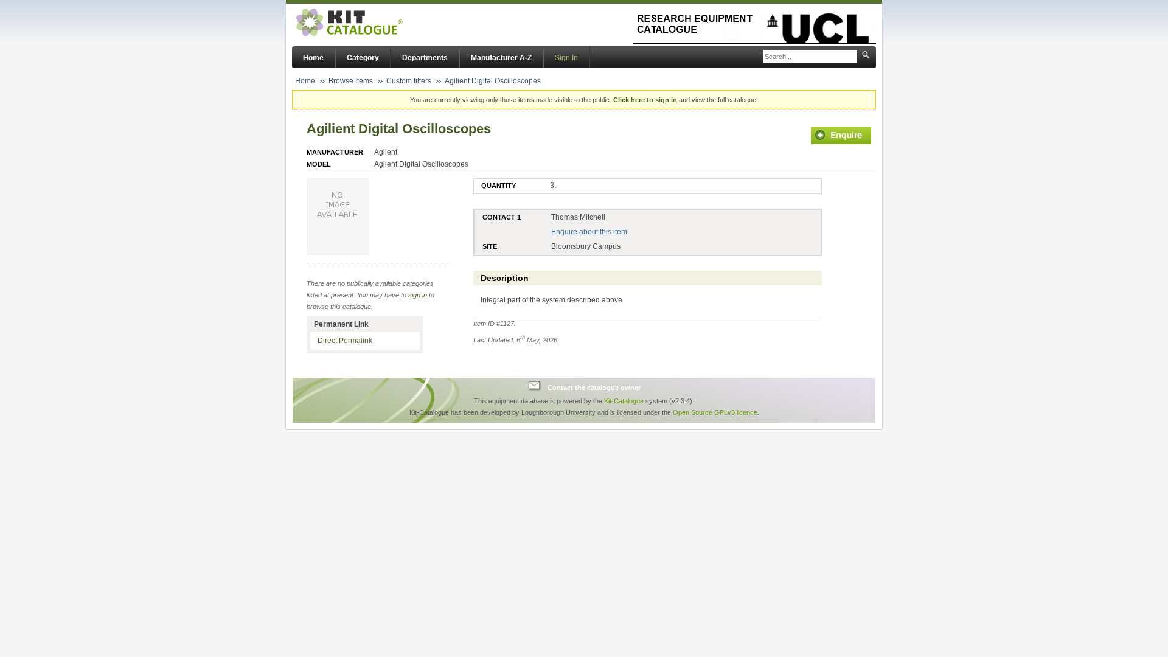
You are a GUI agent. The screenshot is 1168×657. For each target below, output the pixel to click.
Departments (425, 58)
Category (363, 58)
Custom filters (408, 81)
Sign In (566, 58)
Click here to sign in (645, 99)
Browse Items (350, 81)
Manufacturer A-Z (501, 58)
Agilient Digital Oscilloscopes (493, 81)
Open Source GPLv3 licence (715, 412)
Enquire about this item (589, 232)
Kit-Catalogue (624, 401)
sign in (417, 295)
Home (313, 58)
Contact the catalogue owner (594, 387)
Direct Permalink (345, 340)
